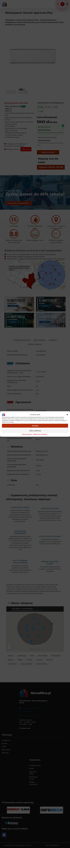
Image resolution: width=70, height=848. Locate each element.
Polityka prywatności (27, 434)
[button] (67, 414)
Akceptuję (35, 426)
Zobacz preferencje (35, 431)
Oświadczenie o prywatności (40, 434)
